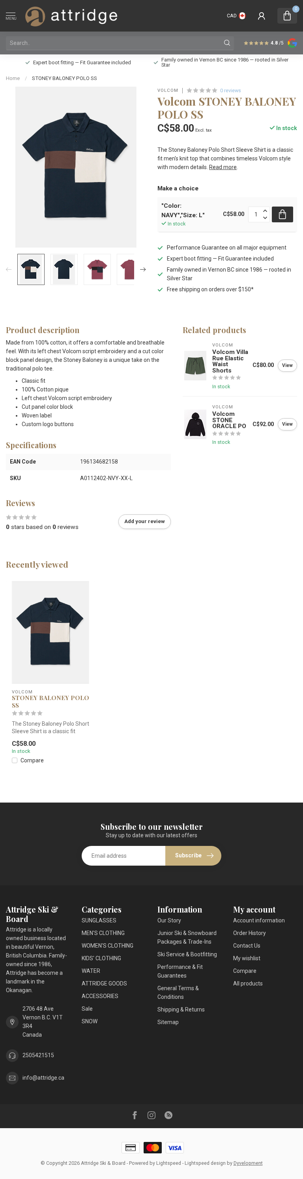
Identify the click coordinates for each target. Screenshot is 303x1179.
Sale (87, 1009)
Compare (32, 761)
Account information (259, 920)
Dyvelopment (248, 1163)
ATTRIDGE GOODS (104, 983)
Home (13, 78)
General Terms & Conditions (178, 992)
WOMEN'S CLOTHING (107, 945)
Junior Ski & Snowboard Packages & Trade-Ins (187, 937)
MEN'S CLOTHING (103, 933)
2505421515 (38, 1055)
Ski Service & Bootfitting (187, 954)
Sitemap (168, 1022)
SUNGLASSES (99, 920)
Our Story (169, 920)
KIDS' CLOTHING (101, 958)
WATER (91, 971)
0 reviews (230, 90)
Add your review (144, 521)
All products (248, 983)
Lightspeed (168, 1163)
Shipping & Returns (181, 1009)
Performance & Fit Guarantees (180, 971)
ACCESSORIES (100, 996)
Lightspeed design (205, 1163)
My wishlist (246, 958)
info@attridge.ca (43, 1078)
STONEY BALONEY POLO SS (64, 78)
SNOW (89, 1021)
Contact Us (246, 945)
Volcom (167, 90)
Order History (249, 933)
